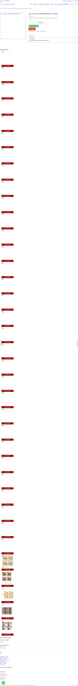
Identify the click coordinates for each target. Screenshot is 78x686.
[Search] (71, 4)
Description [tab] (31, 36)
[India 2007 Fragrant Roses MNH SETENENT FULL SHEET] (1, 343)
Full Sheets (44, 31)
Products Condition (3, 658)
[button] (3, 682)
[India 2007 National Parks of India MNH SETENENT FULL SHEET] (77, 343)
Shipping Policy (2, 661)
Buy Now (32, 28)
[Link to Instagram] (74, 685)
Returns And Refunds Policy (4, 659)
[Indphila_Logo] (7, 4)
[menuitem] (31, 4)
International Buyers (3, 662)
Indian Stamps (64, 0)
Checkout (76, 0)
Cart (73, 0)
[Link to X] (77, 685)
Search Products (2, 646)
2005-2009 (38, 31)
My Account (69, 0)
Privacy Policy (2, 664)
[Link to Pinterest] (75, 685)
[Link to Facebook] (72, 685)
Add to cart (40, 22)
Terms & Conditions (3, 663)
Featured (41, 31)
